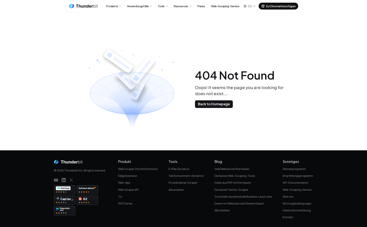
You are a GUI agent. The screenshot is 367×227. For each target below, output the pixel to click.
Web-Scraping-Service (297, 189)
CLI (120, 196)
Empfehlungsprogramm (298, 175)
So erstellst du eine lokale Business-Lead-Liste (243, 196)
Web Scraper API (128, 189)
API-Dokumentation (295, 182)
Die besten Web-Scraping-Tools (234, 175)
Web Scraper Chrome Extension (138, 168)
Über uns (288, 196)
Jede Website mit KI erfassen (231, 168)
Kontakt (288, 217)
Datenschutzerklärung (297, 210)
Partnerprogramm (294, 168)
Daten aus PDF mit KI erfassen (232, 182)
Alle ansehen (176, 189)
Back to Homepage (214, 104)
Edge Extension (127, 175)
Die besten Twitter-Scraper (231, 189)
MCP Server (125, 203)
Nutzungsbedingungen (297, 203)
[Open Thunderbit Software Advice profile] (87, 189)
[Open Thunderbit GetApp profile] (64, 189)
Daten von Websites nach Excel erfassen (239, 203)
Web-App (124, 182)
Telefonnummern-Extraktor (186, 175)
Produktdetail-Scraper (183, 182)
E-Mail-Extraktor (179, 168)
